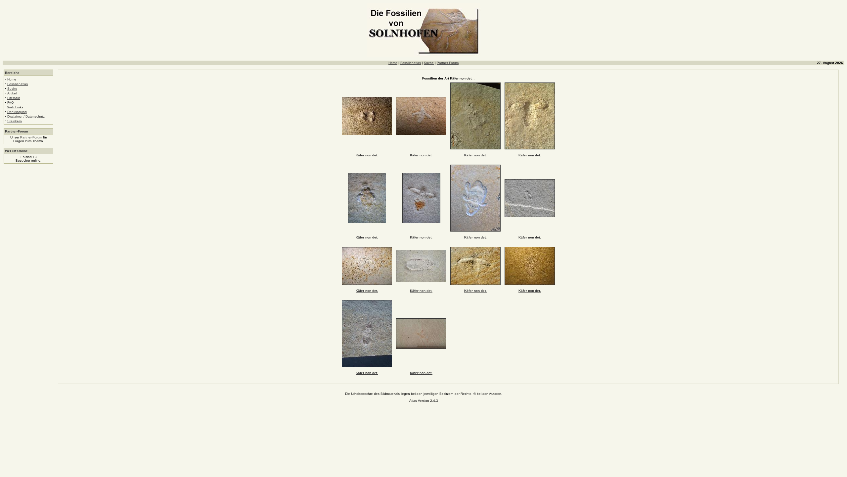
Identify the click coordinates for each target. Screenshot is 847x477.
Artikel (12, 93)
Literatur (13, 98)
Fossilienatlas (410, 63)
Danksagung (17, 112)
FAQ (10, 102)
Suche (429, 63)
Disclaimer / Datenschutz (26, 116)
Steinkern (14, 121)
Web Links (15, 107)
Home (392, 63)
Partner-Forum (448, 63)
